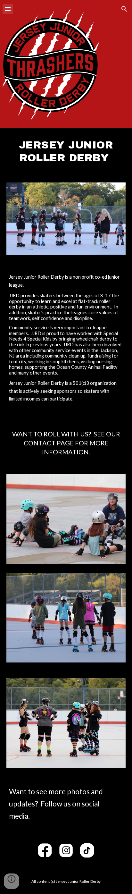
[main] (66, 151)
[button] (7, 9)
